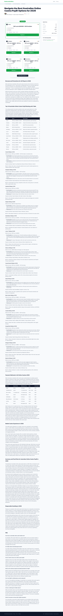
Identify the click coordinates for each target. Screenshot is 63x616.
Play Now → (22, 34)
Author (54, 1)
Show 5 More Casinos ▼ (23, 75)
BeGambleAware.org (32, 77)
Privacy (57, 1)
